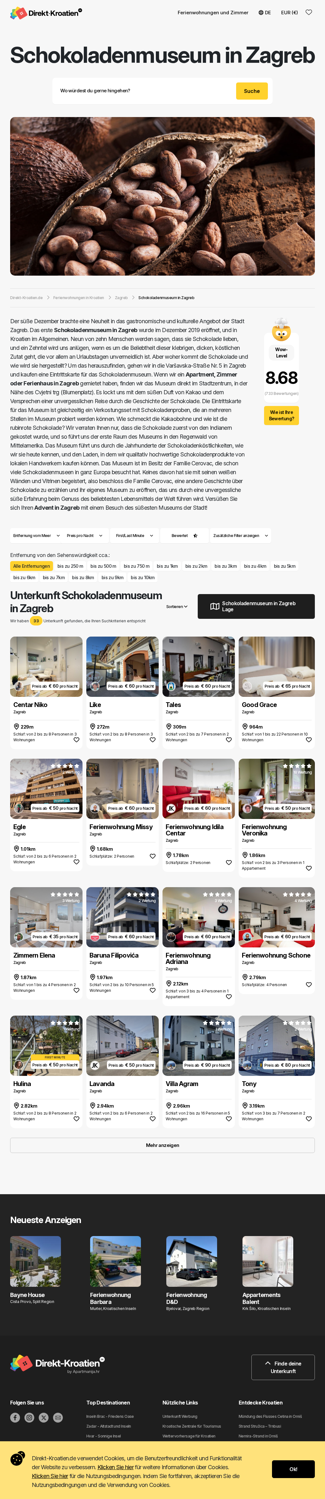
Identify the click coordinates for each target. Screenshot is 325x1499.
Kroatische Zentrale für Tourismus (191, 1426)
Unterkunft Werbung (179, 1416)
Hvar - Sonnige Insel (103, 1436)
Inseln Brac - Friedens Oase (110, 1416)
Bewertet (180, 535)
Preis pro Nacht (80, 535)
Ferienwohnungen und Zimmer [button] (213, 13)
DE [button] (268, 13)
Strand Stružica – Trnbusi (260, 1426)
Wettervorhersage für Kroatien (189, 1436)
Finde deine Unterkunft (286, 1367)
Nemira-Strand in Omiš (258, 1436)
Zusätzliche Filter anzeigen (236, 535)
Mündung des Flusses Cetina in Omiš (270, 1416)
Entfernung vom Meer (32, 535)
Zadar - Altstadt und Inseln (108, 1426)
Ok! (293, 1469)
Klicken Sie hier (115, 1467)
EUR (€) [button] (289, 13)
